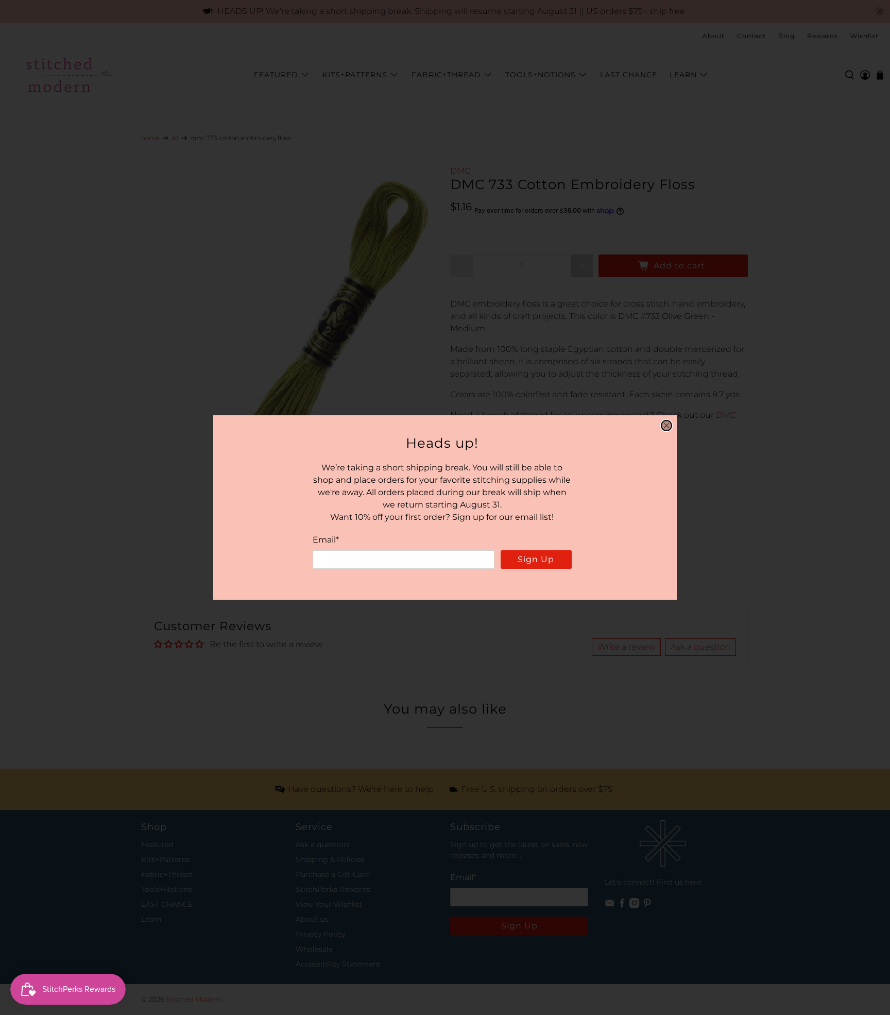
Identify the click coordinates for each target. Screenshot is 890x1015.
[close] (666, 425)
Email (326, 540)
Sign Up (536, 559)
